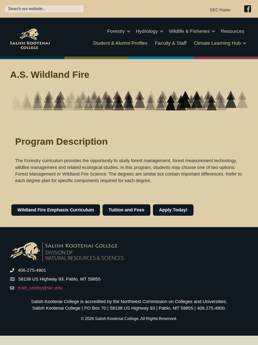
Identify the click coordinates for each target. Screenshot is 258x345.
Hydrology (147, 31)
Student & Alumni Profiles (120, 43)
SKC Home (220, 10)
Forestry (116, 31)
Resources (232, 31)
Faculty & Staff (170, 43)
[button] (128, 31)
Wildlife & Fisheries (189, 31)
